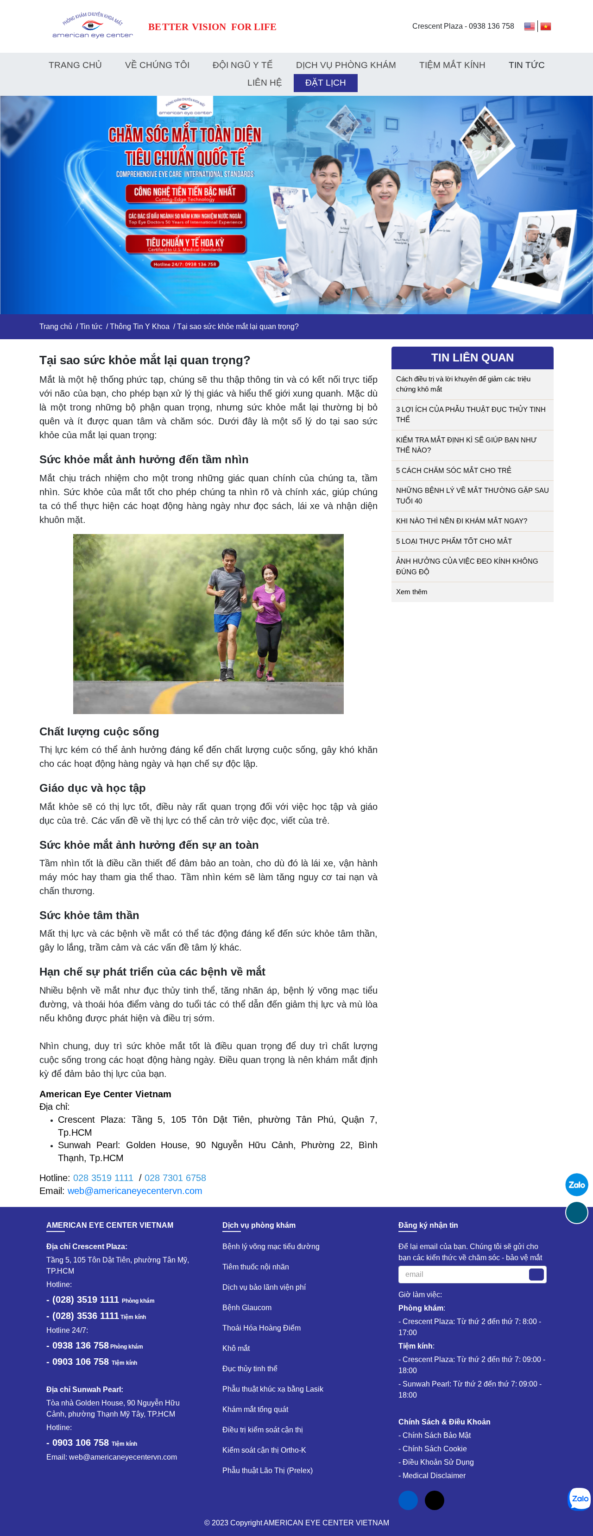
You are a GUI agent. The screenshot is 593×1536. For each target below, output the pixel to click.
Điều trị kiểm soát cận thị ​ (263, 1430)
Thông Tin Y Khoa (140, 326)
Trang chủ (75, 65)
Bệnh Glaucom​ (246, 1308)
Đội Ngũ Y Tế (243, 65)
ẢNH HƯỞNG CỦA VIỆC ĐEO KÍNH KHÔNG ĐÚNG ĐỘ (467, 566)
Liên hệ (264, 82)
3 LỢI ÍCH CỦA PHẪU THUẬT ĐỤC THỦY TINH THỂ (471, 414)
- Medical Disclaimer (432, 1476)
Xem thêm (412, 592)
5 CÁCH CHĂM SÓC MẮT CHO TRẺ (453, 470)
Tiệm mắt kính (452, 65)
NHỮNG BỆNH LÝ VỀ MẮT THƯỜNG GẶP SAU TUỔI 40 (472, 495)
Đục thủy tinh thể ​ (250, 1369)
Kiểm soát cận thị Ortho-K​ (264, 1450)
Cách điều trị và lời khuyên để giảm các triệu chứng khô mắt (463, 384)
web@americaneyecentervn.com (135, 1191)
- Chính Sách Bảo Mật (434, 1435)
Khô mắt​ (236, 1348)
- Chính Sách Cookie (432, 1449)
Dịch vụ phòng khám (346, 65)
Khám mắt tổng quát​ (255, 1409)
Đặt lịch (325, 82)
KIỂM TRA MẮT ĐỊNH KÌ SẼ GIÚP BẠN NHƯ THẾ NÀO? (466, 445)
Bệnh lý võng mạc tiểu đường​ (271, 1246)
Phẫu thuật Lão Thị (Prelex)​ (267, 1470)
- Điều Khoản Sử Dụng (436, 1462)
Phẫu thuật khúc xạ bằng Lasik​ (272, 1389)
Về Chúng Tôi (157, 65)
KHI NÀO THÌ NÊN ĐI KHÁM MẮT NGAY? (461, 521)
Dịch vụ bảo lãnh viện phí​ (264, 1287)
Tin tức (91, 326)
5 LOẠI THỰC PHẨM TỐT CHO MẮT (454, 541)
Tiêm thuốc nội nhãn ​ (256, 1267)
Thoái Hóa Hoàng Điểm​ (261, 1328)
